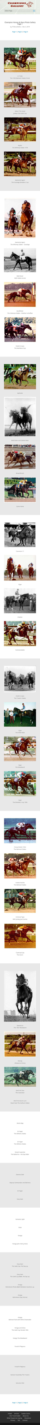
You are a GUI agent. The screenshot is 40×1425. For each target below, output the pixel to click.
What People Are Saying (14, 1418)
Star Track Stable (14, 1416)
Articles (16, 1413)
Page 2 (20, 32)
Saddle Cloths (25, 1413)
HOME (10, 1413)
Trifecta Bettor (16, 27)
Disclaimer (27, 1418)
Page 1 (14, 32)
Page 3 (26, 32)
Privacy (13, 1420)
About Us (26, 1416)
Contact (25, 1420)
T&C (19, 1420)
